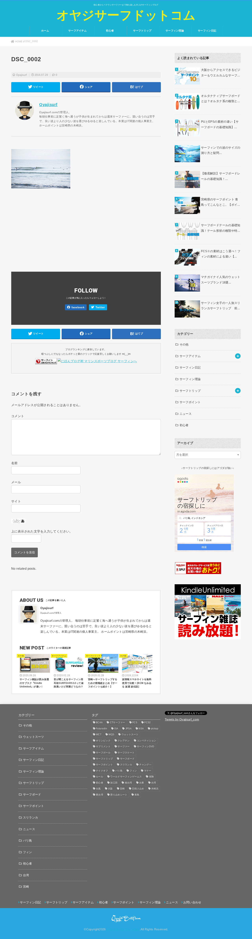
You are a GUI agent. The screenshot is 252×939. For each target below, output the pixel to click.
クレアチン (124, 740)
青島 (136, 794)
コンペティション (146, 740)
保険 (151, 776)
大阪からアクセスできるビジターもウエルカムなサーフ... (220, 72)
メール (16, 482)
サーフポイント (190, 402)
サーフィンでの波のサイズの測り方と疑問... (220, 150)
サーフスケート (126, 752)
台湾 (26, 875)
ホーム (45, 30)
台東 (141, 782)
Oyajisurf (21, 74)
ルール (99, 776)
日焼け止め (138, 788)
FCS (134, 722)
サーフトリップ (142, 30)
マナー (147, 770)
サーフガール (103, 752)
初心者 (110, 30)
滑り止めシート (118, 794)
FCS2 (147, 722)
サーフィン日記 (207, 30)
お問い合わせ (192, 902)
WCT (98, 734)
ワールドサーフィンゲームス (126, 776)
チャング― (145, 764)
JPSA (128, 728)
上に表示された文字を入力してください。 (42, 531)
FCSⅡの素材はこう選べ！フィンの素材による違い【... (220, 254)
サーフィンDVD (145, 746)
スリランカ (30, 817)
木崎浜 (154, 788)
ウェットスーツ (33, 736)
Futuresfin (101, 728)
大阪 (110, 788)
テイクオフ (102, 770)
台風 (98, 788)
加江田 (114, 782)
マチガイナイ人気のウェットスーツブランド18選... (220, 279)
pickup (154, 728)
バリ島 (27, 840)
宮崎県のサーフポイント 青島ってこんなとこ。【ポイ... (220, 202)
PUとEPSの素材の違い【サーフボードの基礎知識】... (220, 124)
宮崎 (26, 886)
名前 (14, 463)
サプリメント (103, 746)
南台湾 (128, 782)
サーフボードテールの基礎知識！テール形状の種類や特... (220, 228)
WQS (111, 734)
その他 (184, 344)
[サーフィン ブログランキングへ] (46, 361)
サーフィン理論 (175, 30)
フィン (27, 852)
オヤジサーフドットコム (126, 15)
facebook (77, 307)
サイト (16, 501)
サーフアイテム (77, 30)
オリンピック (103, 740)
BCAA (99, 722)
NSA (141, 728)
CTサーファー (117, 722)
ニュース (186, 413)
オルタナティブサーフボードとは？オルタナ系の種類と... (220, 98)
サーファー (124, 746)
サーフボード (32, 794)
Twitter (100, 307)
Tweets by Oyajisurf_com (182, 719)
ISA (116, 728)
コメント (17, 416)
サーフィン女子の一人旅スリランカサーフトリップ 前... (220, 305)
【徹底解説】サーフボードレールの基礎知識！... (220, 176)
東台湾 (99, 794)
